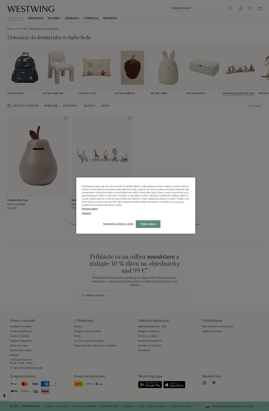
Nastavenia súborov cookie (118, 223)
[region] (135, 205)
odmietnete (178, 201)
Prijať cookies (148, 224)
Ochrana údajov (90, 208)
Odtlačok (86, 213)
